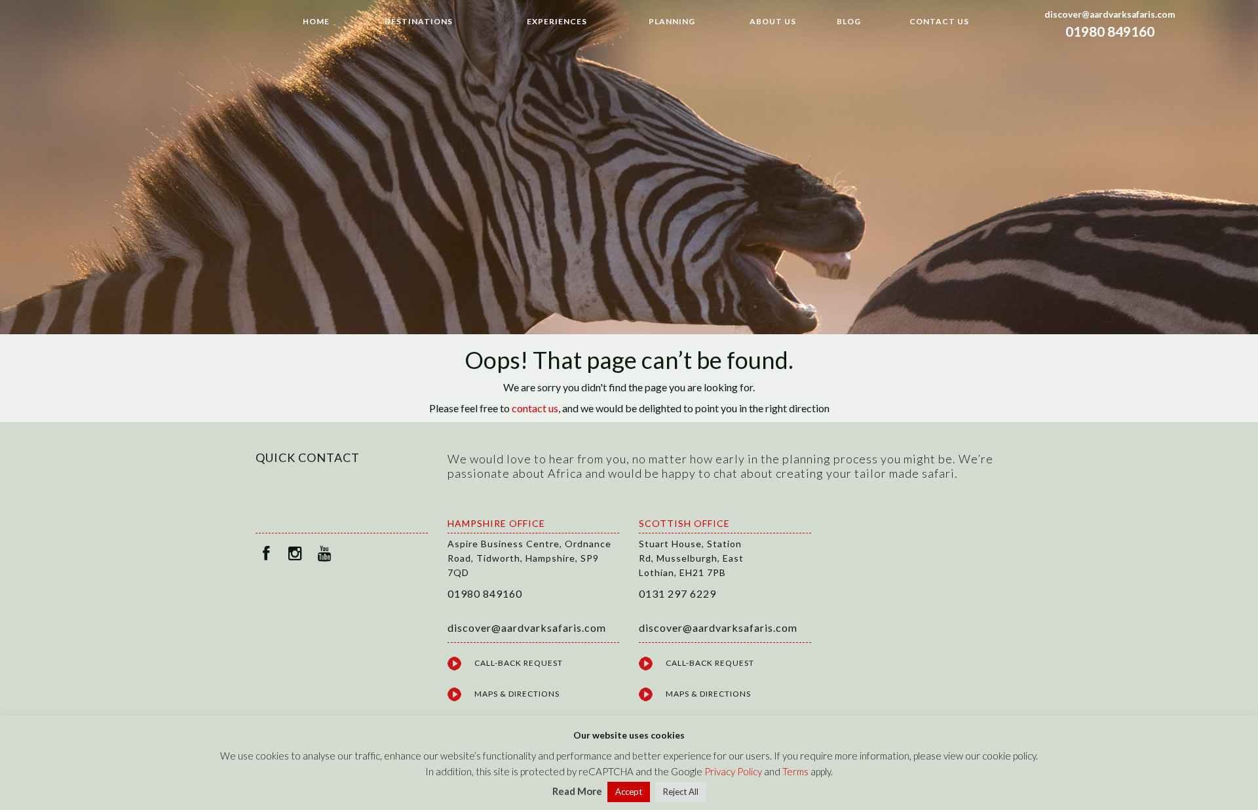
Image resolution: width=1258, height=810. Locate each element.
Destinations (419, 21)
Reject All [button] (680, 791)
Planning (672, 21)
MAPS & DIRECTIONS (517, 694)
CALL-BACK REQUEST (518, 663)
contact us (535, 408)
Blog (849, 21)
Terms (795, 771)
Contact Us (939, 21)
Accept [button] (628, 791)
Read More (577, 791)
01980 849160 (1109, 31)
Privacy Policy (733, 771)
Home (316, 21)
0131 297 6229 (677, 593)
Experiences (557, 21)
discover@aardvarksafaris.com (1109, 14)
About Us (773, 21)
